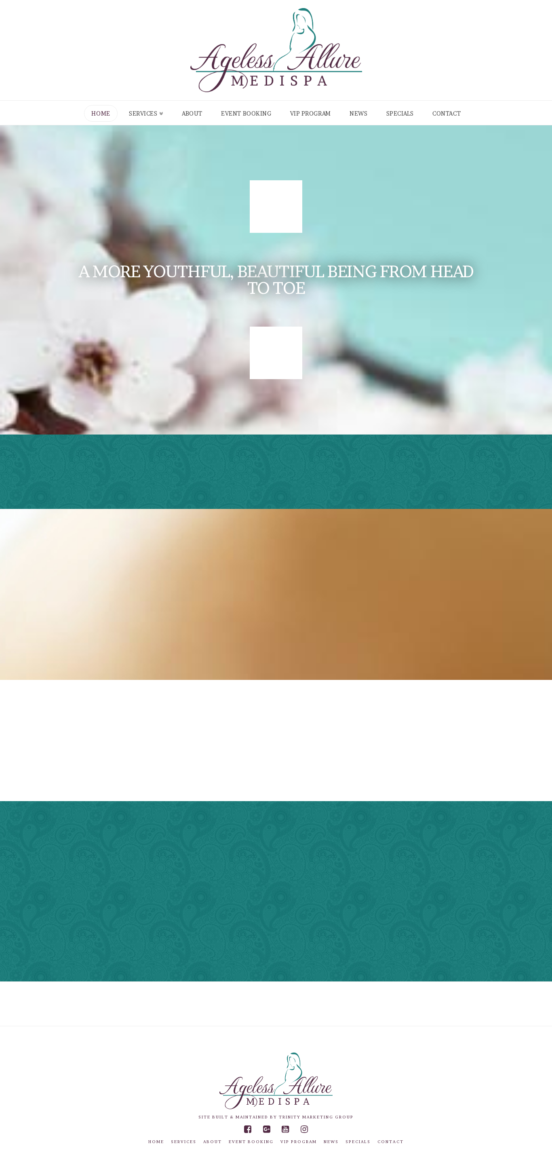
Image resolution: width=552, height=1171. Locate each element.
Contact (390, 1141)
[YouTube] (285, 1129)
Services (183, 1141)
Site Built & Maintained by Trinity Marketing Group (276, 1116)
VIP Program (298, 1141)
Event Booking (251, 1141)
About (212, 1141)
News (331, 1141)
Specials (358, 1141)
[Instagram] (304, 1129)
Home (156, 1141)
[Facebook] (247, 1129)
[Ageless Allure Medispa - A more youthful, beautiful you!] (276, 50)
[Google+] (266, 1129)
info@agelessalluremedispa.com (399, 780)
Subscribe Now (440, 470)
